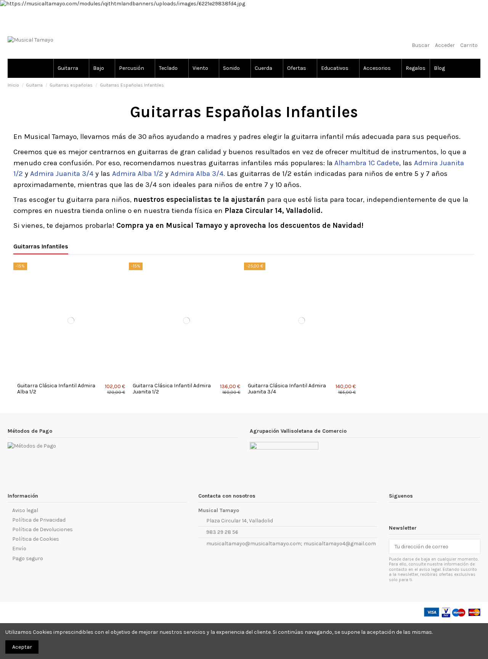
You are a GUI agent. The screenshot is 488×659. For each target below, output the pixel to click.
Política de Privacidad (39, 520)
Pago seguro (27, 558)
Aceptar (22, 647)
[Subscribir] (472, 546)
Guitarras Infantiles (40, 246)
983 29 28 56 (222, 532)
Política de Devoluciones (42, 529)
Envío (19, 548)
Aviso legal (25, 510)
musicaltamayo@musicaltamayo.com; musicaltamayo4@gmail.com (291, 543)
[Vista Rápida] (75, 376)
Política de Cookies (35, 539)
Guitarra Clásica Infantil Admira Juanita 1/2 (172, 388)
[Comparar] (66, 376)
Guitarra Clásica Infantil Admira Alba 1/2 (56, 388)
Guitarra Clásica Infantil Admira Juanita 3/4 (287, 388)
